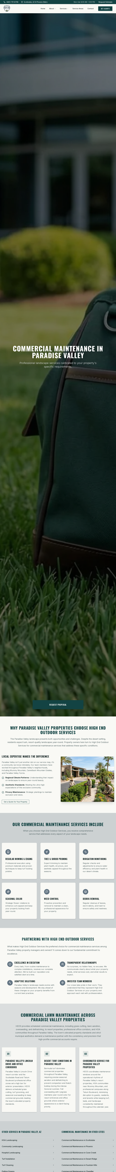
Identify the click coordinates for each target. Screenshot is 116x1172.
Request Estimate (105, 2)
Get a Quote (105, 8)
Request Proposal (57, 704)
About (51, 9)
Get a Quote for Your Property (15, 802)
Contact (90, 9)
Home (43, 9)
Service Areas (77, 9)
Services (63, 9)
